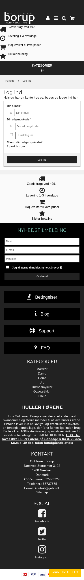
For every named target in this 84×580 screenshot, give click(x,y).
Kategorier (42, 65)
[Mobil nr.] (42, 258)
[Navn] (42, 241)
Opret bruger (16, 146)
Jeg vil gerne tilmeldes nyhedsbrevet (40, 266)
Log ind (42, 159)
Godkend (42, 276)
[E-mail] (42, 250)
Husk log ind (26, 135)
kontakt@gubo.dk (47, 488)
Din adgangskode (19, 119)
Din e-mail (14, 106)
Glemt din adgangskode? (25, 142)
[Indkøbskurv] (72, 18)
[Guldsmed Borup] (19, 18)
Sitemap (42, 492)
